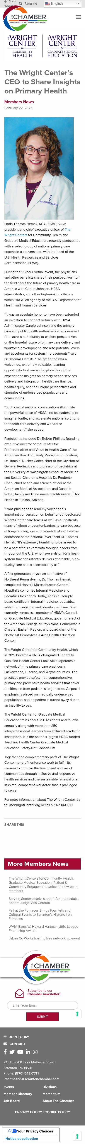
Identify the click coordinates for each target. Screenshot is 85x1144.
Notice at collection (21, 1138)
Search (30, 4)
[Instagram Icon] (36, 1052)
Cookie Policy (57, 1112)
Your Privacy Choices (35, 1131)
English (56, 3)
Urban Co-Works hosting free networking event (44, 938)
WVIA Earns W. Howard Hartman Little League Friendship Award (43, 928)
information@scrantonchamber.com (31, 1079)
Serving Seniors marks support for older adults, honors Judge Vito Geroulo (44, 901)
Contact (17, 1044)
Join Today (18, 1037)
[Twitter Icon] (12, 1052)
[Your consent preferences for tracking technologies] (77, 1136)
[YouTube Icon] (21, 1052)
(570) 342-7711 (27, 1073)
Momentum (51, 1094)
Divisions (49, 1087)
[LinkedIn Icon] (29, 1052)
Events (8, 1087)
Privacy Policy (28, 1112)
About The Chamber (58, 1101)
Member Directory (17, 1094)
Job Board (11, 1101)
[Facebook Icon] (5, 1052)
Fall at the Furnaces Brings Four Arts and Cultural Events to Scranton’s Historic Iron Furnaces (40, 914)
